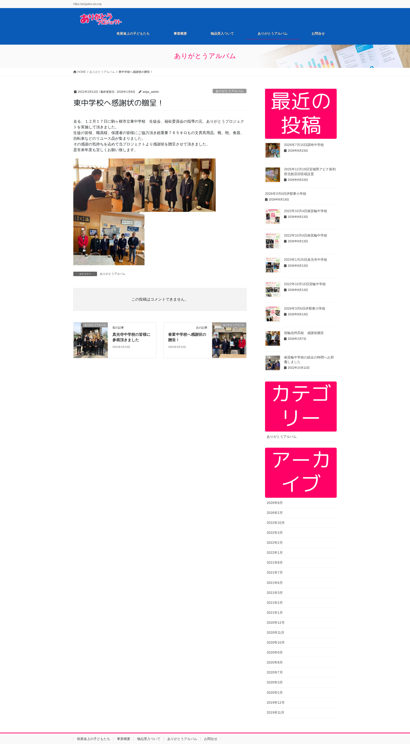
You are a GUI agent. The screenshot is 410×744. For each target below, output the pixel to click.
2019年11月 (275, 712)
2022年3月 (275, 533)
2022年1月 (275, 552)
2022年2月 (275, 542)
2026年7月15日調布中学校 (304, 145)
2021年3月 (275, 593)
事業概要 (123, 739)
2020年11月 (275, 632)
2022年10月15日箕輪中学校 (305, 284)
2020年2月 (275, 692)
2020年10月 (276, 642)
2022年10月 (276, 523)
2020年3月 (275, 682)
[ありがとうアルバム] (91, 340)
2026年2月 (275, 513)
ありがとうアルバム (229, 91)
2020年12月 (276, 622)
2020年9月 (275, 652)
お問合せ (210, 739)
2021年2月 (275, 602)
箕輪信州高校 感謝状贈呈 (304, 333)
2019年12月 (276, 702)
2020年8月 (275, 662)
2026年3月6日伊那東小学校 (285, 193)
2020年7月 (275, 672)
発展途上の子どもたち (93, 739)
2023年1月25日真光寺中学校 (305, 259)
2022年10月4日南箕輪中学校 (305, 211)
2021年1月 (275, 612)
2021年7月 (275, 572)
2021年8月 (275, 562)
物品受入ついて (148, 739)
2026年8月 (275, 503)
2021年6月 (275, 583)
